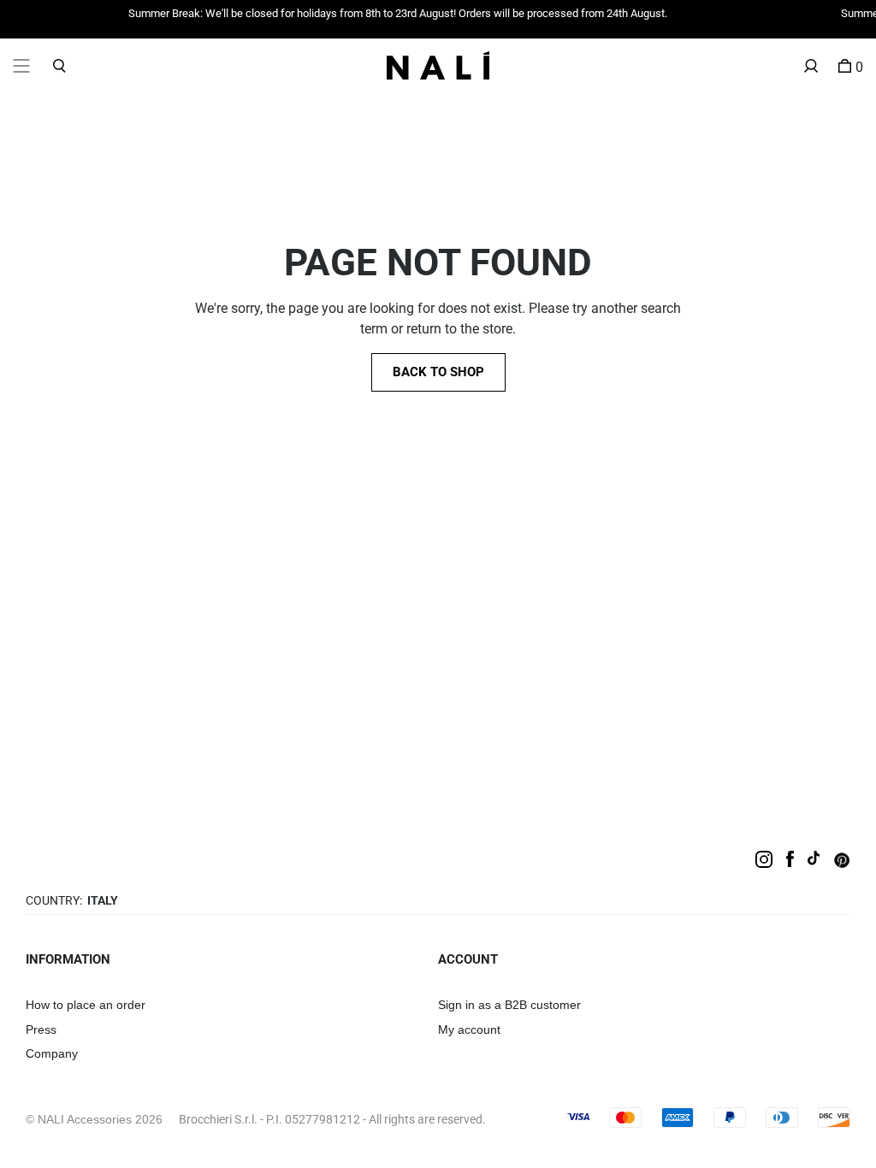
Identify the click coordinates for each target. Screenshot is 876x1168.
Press (41, 1029)
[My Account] (811, 65)
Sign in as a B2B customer (509, 1005)
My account (469, 1029)
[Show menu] (21, 65)
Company (52, 1053)
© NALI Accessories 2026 (94, 1119)
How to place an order (85, 1005)
